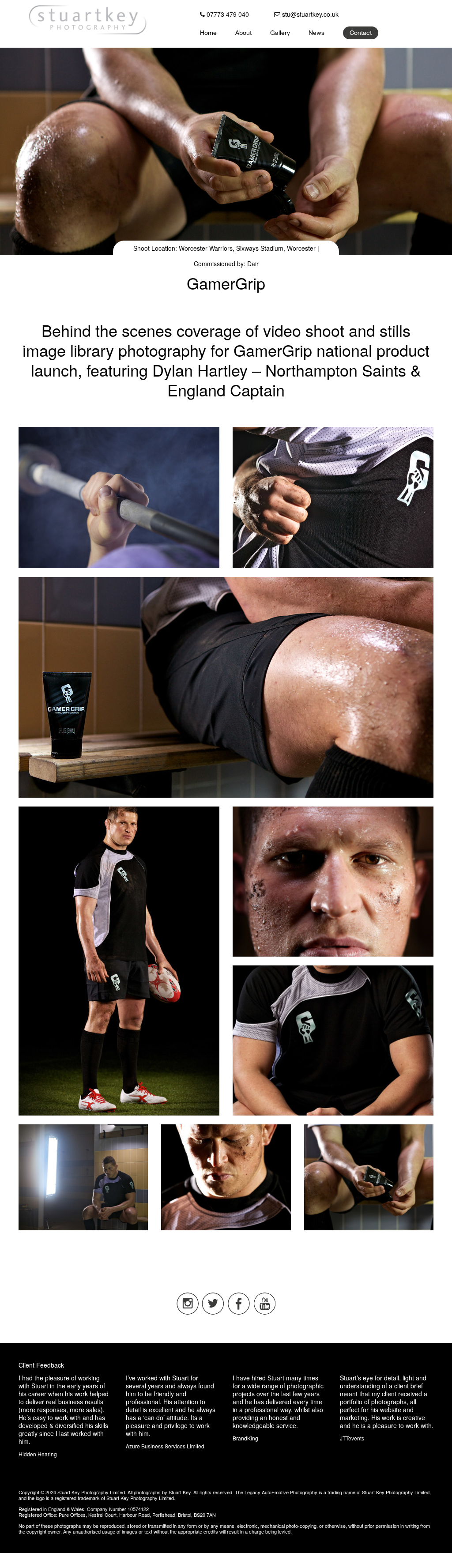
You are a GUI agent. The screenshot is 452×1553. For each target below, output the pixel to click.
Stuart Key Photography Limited (91, 1492)
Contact (361, 33)
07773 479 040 (227, 14)
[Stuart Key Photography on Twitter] (213, 1312)
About (243, 33)
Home (208, 33)
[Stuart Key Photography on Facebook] (239, 1312)
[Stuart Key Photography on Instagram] (188, 1312)
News (316, 33)
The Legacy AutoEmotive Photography (276, 1492)
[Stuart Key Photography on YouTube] (264, 1312)
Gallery (280, 33)
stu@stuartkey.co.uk (309, 14)
